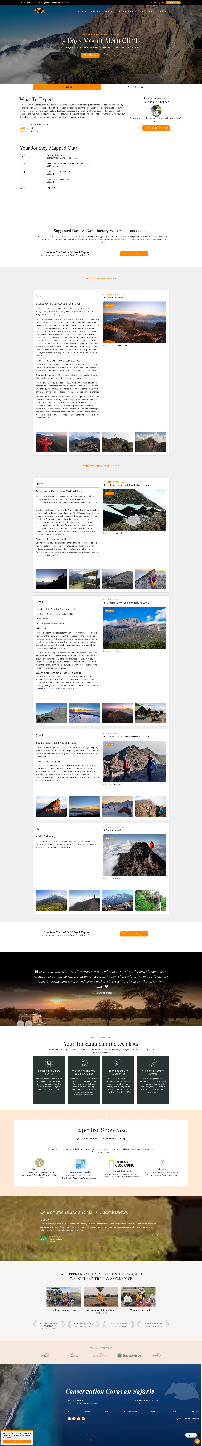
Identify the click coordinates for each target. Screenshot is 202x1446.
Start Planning (90, 55)
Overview (67, 87)
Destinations (126, 11)
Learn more (7, 1438)
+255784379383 (79, 1400)
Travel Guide (194, 1411)
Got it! (17, 1442)
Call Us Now (112, 55)
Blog (140, 11)
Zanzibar (109, 11)
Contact (163, 11)
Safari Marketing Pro (191, 1419)
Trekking (95, 11)
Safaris (82, 11)
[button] (99, 1246)
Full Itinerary (135, 87)
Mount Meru (154, 1411)
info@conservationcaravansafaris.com (54, 3)
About (151, 11)
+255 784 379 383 (29, 3)
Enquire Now (173, 3)
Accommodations (130, 1411)
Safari (174, 1411)
